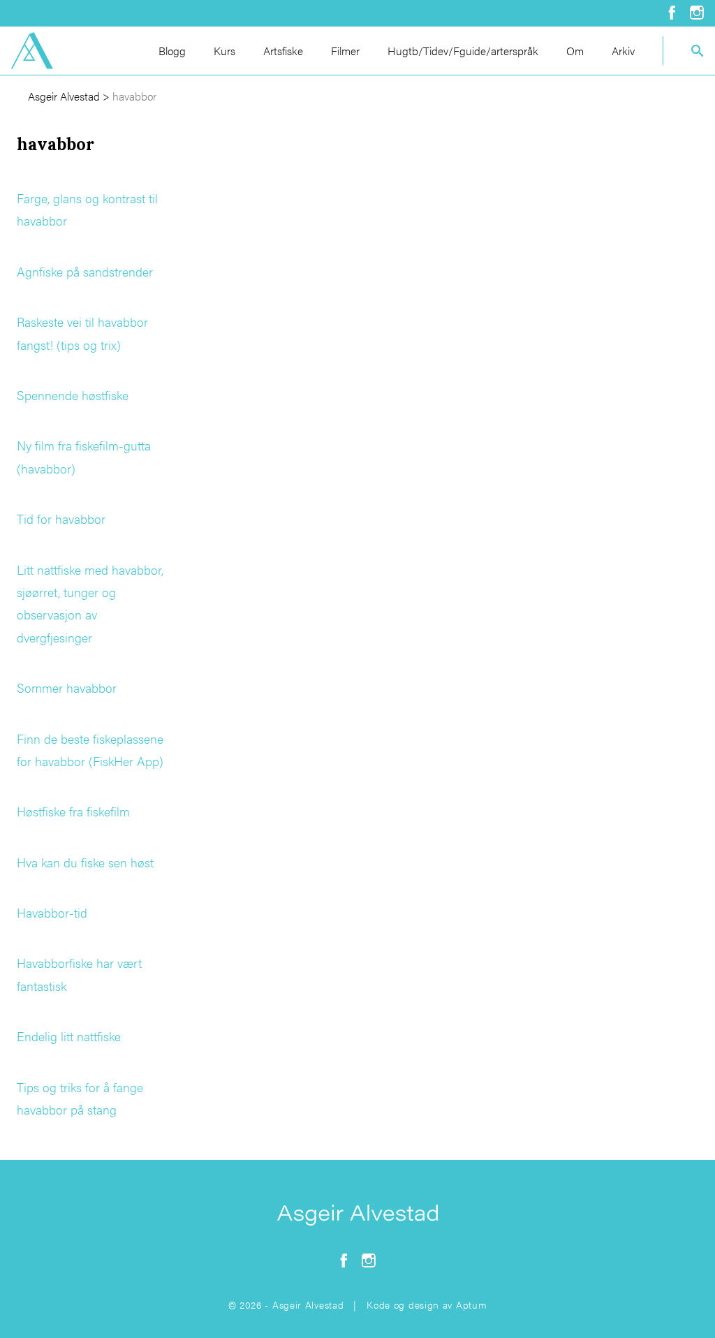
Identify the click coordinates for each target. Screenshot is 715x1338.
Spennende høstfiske (72, 395)
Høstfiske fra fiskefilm (73, 811)
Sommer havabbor (67, 687)
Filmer (345, 51)
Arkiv (623, 51)
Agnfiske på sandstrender (85, 271)
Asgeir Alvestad (64, 96)
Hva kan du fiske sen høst (85, 862)
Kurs (224, 51)
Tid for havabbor (61, 518)
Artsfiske (283, 51)
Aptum (471, 1304)
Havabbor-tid (52, 912)
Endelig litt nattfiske (69, 1036)
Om (575, 51)
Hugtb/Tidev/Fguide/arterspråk (463, 51)
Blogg (172, 51)
